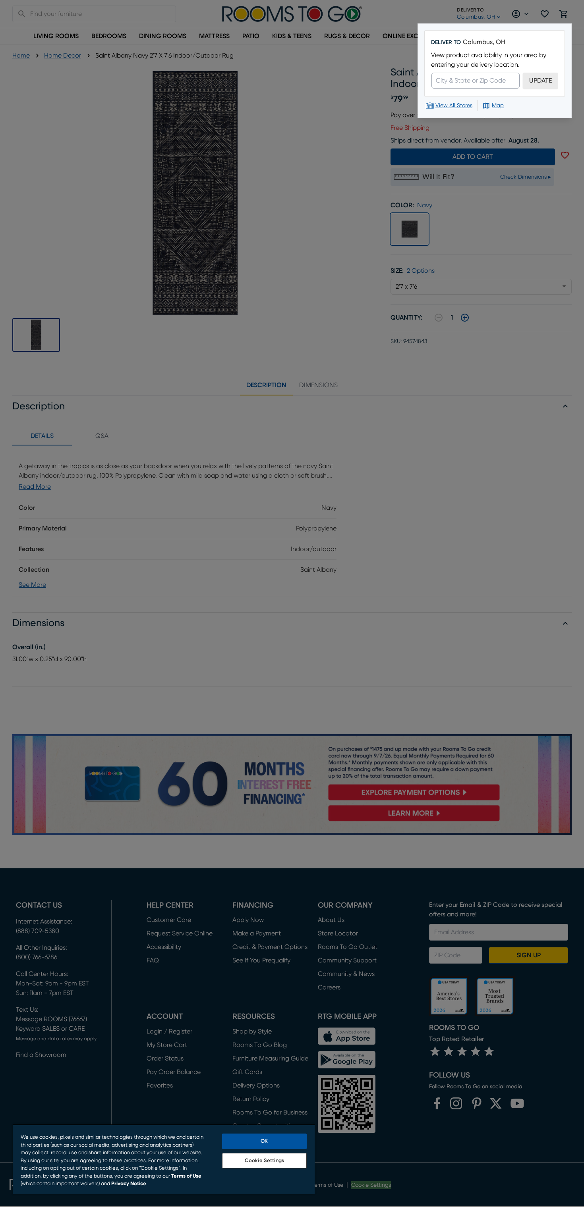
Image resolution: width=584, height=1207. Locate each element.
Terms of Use (186, 1176)
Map (498, 105)
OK (264, 1141)
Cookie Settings (264, 1160)
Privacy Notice (128, 1183)
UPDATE (540, 80)
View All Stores (453, 105)
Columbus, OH (484, 42)
